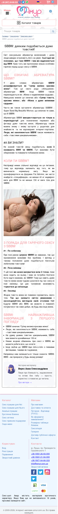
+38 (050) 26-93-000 (40, 453)
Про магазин (37, 404)
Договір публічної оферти (43, 434)
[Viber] (19, 2)
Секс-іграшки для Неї (12, 404)
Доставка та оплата (41, 407)
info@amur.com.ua (39, 463)
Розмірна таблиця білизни (39, 423)
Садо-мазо (7, 424)
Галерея (35, 431)
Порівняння (7, 454)
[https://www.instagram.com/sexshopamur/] (47, 472)
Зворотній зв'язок (39, 466)
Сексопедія (36, 428)
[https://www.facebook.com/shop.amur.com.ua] (33, 472)
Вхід (4, 448)
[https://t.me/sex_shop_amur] (33, 478)
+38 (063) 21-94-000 (40, 457)
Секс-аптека (8, 417)
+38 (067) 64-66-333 (40, 460)
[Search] (53, 31)
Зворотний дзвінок (11, 457)
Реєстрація (7, 451)
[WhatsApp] (27, 2)
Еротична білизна (10, 414)
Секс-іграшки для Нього (13, 407)
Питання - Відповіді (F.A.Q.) (40, 412)
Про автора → (25, 382)
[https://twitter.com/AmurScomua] (40, 472)
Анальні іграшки (9, 410)
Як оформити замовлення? (37, 418)
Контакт (35, 438)
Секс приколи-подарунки (14, 420)
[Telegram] (23, 2)
